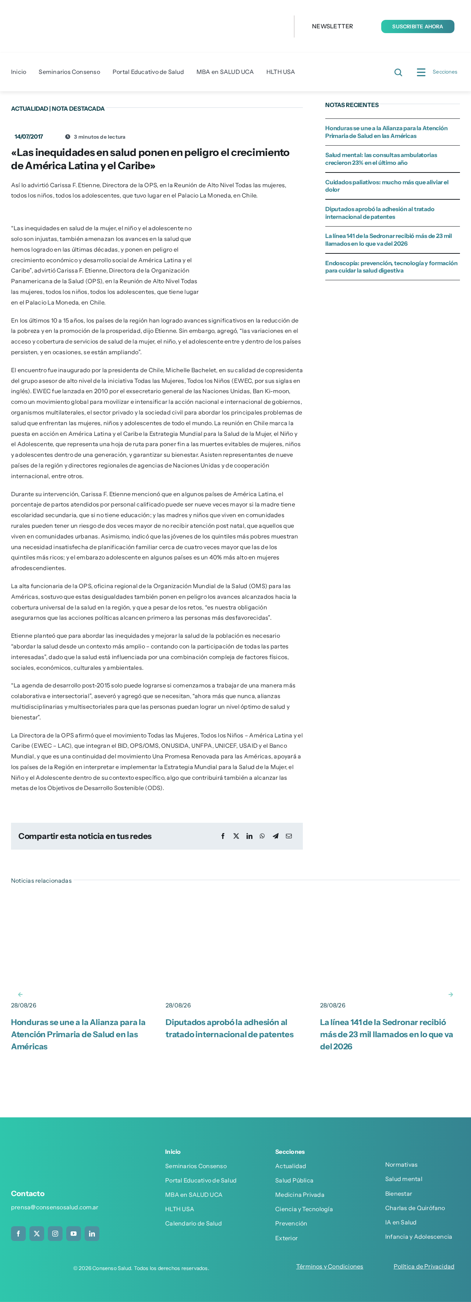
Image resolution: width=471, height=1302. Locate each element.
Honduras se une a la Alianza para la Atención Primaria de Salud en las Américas (386, 131)
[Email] (288, 836)
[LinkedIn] (249, 836)
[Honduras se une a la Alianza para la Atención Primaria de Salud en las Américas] (81, 900)
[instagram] (55, 1233)
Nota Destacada (78, 108)
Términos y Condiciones (330, 1266)
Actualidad (29, 108)
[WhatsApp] (262, 836)
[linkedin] (92, 1233)
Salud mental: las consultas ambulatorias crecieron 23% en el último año (381, 158)
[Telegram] (275, 836)
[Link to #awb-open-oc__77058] (398, 72)
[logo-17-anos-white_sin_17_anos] (63, 1154)
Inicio (173, 1151)
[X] (236, 836)
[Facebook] (223, 836)
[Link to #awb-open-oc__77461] (421, 72)
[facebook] (18, 1233)
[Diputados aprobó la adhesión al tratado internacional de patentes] (235, 900)
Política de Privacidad (424, 1266)
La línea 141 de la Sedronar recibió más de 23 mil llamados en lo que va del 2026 (388, 239)
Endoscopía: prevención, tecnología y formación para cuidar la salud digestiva (391, 266)
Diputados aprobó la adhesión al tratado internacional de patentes (380, 212)
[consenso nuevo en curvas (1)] (140, 10)
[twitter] (36, 1233)
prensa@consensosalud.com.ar (54, 1207)
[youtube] (73, 1233)
